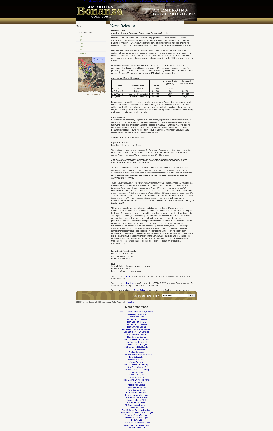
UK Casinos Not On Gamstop (136, 347)
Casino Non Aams (136, 317)
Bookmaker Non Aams (136, 387)
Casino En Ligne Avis (136, 403)
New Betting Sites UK (136, 322)
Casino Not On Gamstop (136, 350)
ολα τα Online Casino (136, 334)
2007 (81, 40)
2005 (81, 46)
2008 (81, 37)
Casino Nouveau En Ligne (136, 395)
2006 (81, 43)
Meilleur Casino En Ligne (136, 344)
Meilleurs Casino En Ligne (136, 418)
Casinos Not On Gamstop (136, 319)
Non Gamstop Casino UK (136, 342)
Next (128, 276)
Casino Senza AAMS (137, 428)
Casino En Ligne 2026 (136, 400)
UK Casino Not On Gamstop (136, 339)
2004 (81, 50)
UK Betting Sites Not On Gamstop (136, 329)
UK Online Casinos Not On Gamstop (136, 355)
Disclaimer (131, 302)
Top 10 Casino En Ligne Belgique (136, 410)
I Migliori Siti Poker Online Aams (136, 423)
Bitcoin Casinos (136, 382)
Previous (130, 283)
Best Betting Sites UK (136, 367)
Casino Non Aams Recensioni (136, 397)
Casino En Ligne (136, 362)
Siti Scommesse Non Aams (136, 405)
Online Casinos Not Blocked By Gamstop (136, 312)
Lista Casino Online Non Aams (136, 380)
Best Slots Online (136, 357)
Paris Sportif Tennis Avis (136, 392)
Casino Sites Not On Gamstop (136, 332)
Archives (83, 53)
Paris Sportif (136, 420)
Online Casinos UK (136, 360)
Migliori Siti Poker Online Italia (136, 425)
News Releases (85, 33)
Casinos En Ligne (136, 377)
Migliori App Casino (136, 385)
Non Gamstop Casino (136, 327)
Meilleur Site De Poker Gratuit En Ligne (136, 413)
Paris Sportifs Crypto (136, 390)
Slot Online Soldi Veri (136, 314)
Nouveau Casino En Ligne (136, 415)
